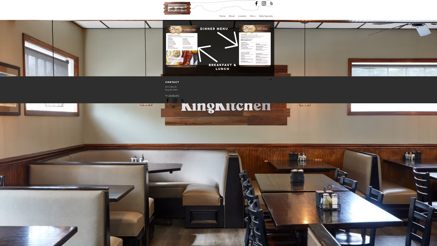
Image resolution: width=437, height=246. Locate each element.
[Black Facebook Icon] (167, 100)
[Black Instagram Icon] (175, 100)
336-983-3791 (174, 96)
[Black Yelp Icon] (182, 100)
